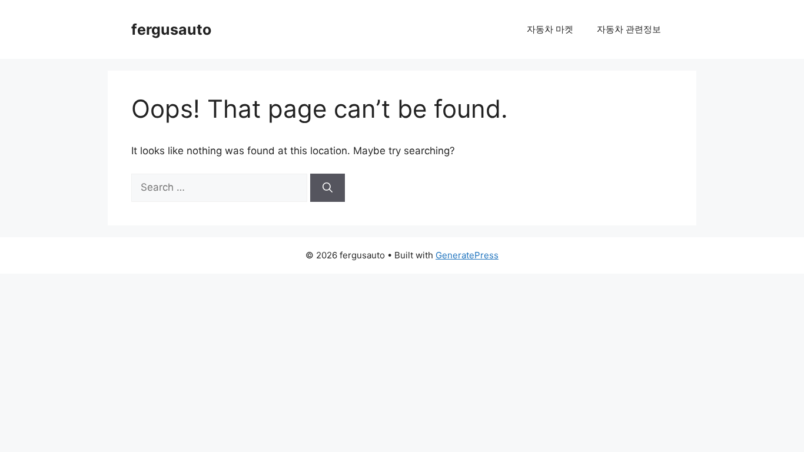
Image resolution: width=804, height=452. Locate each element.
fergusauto (171, 29)
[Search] (327, 188)
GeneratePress (467, 255)
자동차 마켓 (550, 29)
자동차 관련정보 (629, 29)
